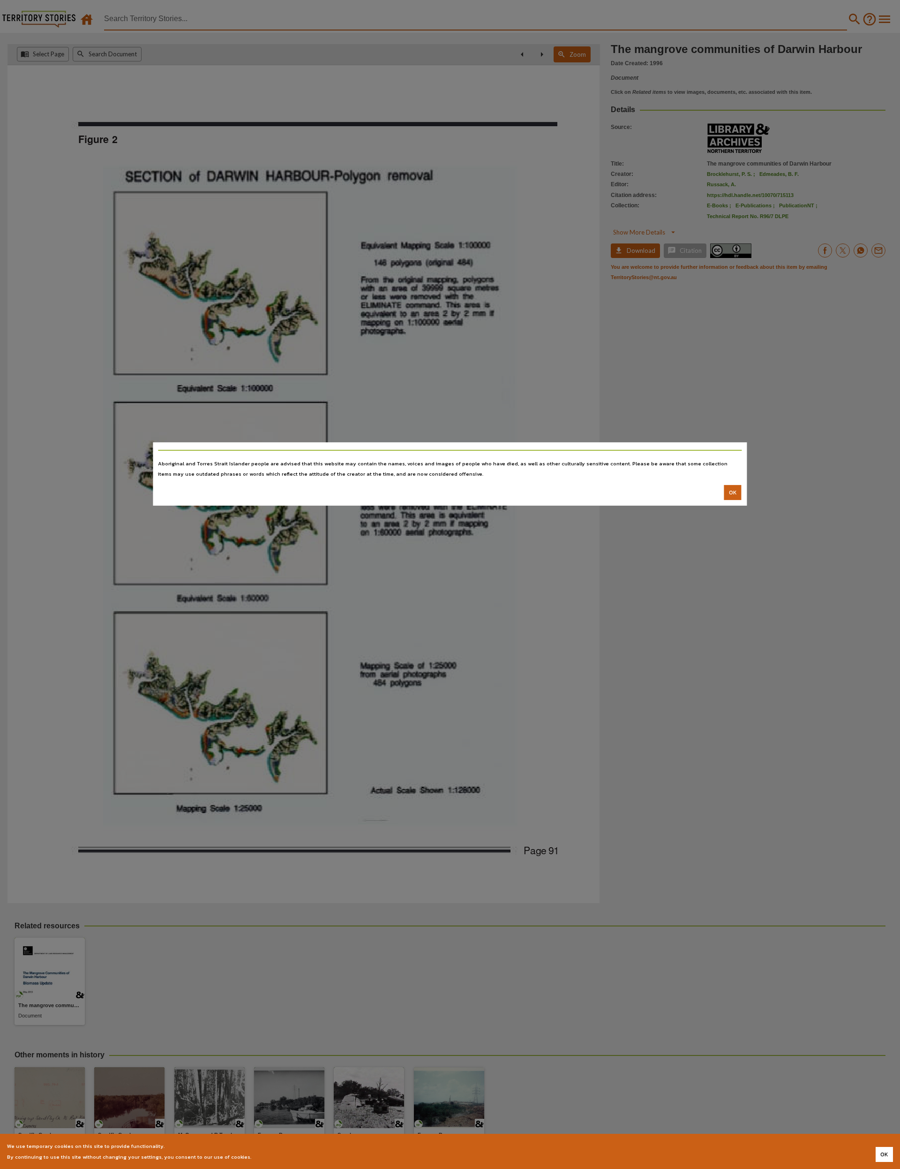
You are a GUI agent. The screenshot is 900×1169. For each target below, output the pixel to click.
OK (733, 492)
